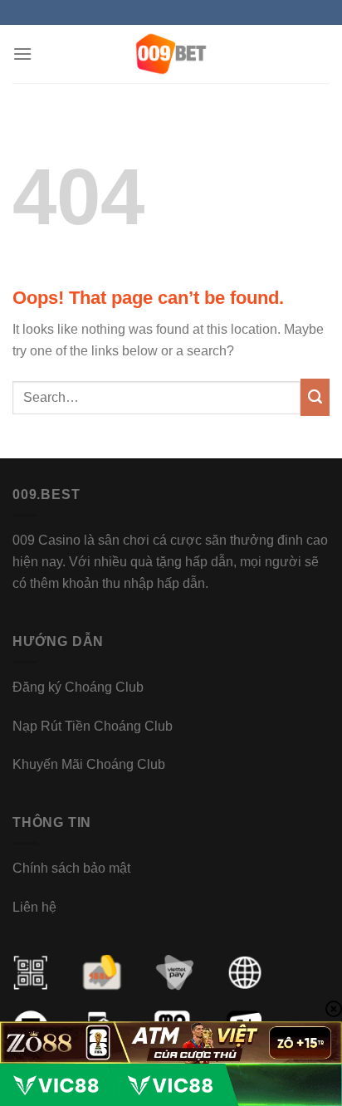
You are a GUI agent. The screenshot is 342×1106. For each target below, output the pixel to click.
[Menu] (22, 53)
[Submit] (315, 398)
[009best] (171, 54)
